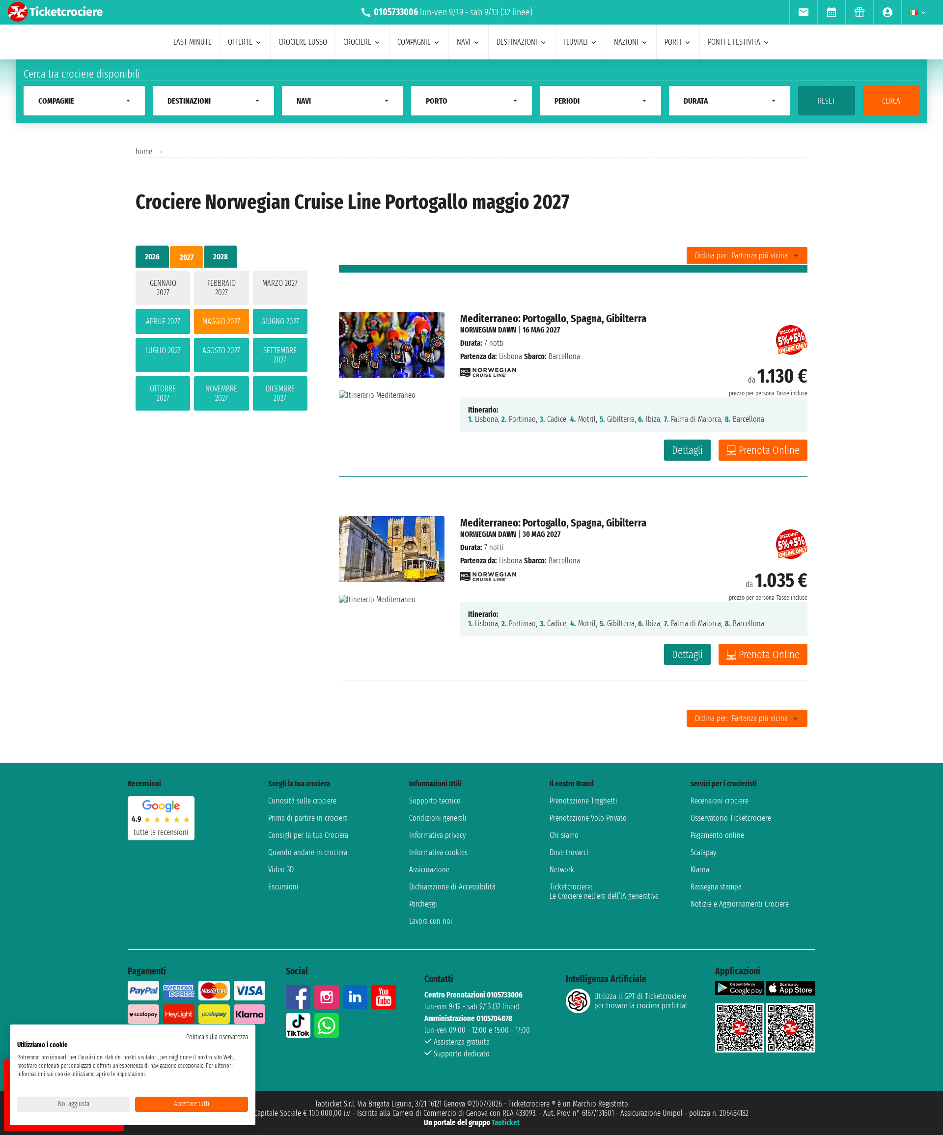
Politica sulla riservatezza (217, 1037)
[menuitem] (803, 12)
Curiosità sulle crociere (302, 800)
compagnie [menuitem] (414, 42)
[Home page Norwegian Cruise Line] (488, 369)
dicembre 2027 (280, 393)
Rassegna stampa (716, 886)
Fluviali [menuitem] (575, 42)
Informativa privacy (437, 835)
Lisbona (510, 356)
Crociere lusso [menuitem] (302, 42)
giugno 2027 (280, 321)
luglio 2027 (163, 350)
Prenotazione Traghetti (583, 800)
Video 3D (281, 869)
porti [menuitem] (673, 42)
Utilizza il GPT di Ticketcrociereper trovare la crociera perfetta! (640, 1001)
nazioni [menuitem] (626, 42)
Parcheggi (423, 904)
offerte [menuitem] (240, 42)
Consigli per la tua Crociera (308, 835)
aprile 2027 (163, 321)
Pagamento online (717, 835)
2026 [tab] (152, 256)
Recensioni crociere (720, 800)
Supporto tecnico (435, 800)
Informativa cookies (438, 852)
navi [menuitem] (464, 42)
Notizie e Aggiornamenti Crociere (740, 904)
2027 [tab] (187, 257)
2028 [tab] (220, 256)
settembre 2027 (280, 355)
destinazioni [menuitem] (517, 42)
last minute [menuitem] (192, 42)
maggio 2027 (221, 321)
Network (562, 869)
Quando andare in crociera (307, 852)
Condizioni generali (438, 818)
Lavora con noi (430, 921)
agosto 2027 (221, 350)
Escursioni (283, 886)
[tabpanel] (221, 343)
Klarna (700, 869)
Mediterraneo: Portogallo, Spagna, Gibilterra (553, 318)
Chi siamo (564, 835)
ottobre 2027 (163, 393)
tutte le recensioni (161, 832)
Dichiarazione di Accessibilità (452, 886)
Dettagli (687, 450)
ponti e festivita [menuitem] (734, 42)
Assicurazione (429, 869)
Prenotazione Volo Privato (588, 818)
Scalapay (703, 852)
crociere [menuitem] (357, 42)
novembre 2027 (221, 393)
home (144, 151)
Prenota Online (769, 450)
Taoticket (506, 1122)
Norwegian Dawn (488, 329)
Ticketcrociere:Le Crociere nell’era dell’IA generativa (604, 891)
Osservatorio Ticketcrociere (731, 818)
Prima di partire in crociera (308, 818)
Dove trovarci (569, 852)
